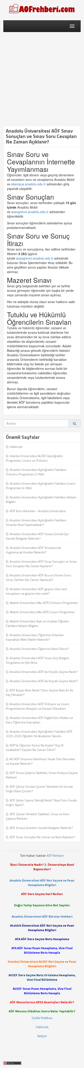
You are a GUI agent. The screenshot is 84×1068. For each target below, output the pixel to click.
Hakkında (16, 446)
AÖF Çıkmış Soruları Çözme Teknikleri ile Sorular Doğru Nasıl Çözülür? (39, 788)
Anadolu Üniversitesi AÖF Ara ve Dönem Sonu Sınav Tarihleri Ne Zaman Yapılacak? (38, 577)
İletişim (42, 1035)
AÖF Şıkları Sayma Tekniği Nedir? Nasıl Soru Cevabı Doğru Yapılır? (41, 802)
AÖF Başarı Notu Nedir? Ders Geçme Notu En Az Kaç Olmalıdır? (39, 692)
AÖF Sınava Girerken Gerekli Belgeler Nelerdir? (41, 827)
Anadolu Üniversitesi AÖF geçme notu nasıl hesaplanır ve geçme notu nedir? (36, 591)
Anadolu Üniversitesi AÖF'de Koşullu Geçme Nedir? (44, 671)
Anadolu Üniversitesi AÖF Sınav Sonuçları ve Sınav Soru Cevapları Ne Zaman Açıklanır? (41, 563)
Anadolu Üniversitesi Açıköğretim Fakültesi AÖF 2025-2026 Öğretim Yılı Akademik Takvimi (39, 733)
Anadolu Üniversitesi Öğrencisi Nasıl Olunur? (39, 648)
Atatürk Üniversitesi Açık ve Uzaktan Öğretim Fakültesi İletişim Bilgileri (37, 623)
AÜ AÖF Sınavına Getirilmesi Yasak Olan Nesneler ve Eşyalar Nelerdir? (40, 761)
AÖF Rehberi (55, 855)
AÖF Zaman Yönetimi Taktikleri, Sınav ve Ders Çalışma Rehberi (38, 816)
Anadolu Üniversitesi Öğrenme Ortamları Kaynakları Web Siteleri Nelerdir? (35, 637)
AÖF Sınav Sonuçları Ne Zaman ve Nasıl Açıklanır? (42, 837)
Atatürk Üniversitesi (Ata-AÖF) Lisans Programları (42, 612)
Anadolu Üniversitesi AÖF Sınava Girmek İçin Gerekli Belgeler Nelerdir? (37, 536)
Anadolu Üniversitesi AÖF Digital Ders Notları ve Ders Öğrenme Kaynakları (39, 720)
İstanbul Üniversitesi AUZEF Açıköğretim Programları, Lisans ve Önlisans (34, 458)
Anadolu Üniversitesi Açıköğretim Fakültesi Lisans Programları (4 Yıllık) (40, 485)
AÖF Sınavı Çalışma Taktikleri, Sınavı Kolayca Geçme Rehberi (42, 775)
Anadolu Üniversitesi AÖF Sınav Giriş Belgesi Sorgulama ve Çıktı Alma (37, 660)
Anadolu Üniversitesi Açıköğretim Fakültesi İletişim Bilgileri (41, 499)
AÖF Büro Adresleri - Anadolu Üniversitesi (38, 511)
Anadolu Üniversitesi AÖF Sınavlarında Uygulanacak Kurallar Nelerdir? (33, 550)
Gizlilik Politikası (42, 1017)
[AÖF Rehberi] (42, 9)
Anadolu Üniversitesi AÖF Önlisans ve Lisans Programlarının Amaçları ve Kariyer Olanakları (37, 706)
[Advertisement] (42, 79)
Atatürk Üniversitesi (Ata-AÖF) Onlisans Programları (44, 602)
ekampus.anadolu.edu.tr (28, 184)
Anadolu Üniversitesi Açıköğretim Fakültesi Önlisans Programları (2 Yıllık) (36, 471)
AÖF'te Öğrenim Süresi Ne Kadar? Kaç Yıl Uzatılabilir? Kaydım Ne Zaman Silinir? (34, 747)
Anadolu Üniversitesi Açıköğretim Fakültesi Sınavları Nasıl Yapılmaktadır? (36, 522)
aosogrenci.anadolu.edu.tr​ (29, 211)
